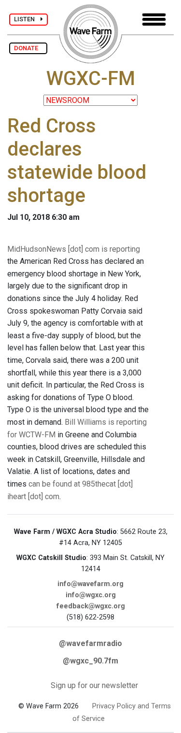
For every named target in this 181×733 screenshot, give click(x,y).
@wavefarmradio (90, 643)
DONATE (28, 48)
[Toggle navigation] (154, 19)
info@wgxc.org (91, 595)
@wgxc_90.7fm (90, 660)
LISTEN (27, 19)
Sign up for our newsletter (94, 685)
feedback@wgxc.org (90, 606)
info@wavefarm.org (90, 584)
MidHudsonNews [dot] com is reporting (73, 249)
